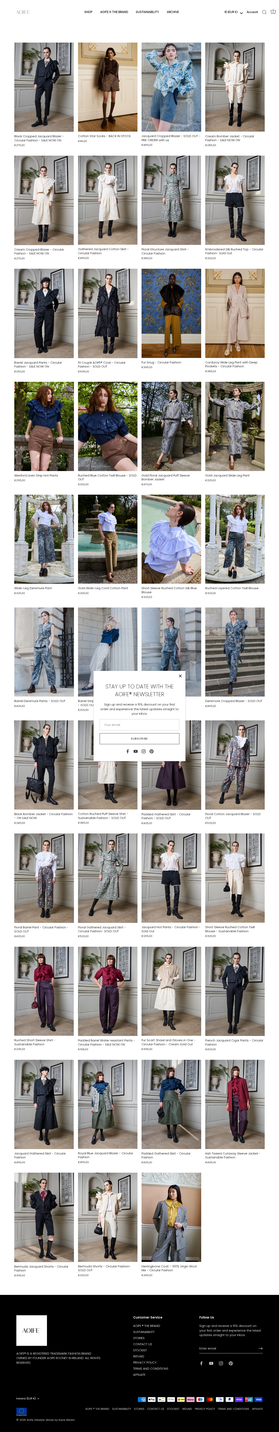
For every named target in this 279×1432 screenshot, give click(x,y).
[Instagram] (144, 751)
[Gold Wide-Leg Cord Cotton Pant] (108, 539)
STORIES (139, 1338)
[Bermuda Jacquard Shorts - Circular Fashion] (44, 1217)
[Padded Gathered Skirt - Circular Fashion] (171, 1104)
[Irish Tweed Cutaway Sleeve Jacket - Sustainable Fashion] (235, 1104)
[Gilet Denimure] (171, 652)
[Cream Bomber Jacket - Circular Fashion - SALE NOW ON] (235, 87)
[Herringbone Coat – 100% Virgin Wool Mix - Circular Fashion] (171, 1217)
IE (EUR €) (231, 12)
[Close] (180, 675)
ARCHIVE (173, 12)
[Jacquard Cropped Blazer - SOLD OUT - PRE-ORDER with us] (171, 87)
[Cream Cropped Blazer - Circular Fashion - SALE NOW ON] (44, 200)
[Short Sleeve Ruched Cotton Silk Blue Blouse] (171, 539)
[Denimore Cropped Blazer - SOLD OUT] (235, 652)
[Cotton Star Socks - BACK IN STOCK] (108, 87)
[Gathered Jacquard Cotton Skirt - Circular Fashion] (108, 200)
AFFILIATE (139, 1375)
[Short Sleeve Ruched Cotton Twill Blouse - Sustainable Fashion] (235, 878)
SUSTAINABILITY (147, 12)
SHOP (88, 12)
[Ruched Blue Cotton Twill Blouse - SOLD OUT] (108, 426)
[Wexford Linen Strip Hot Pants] (44, 426)
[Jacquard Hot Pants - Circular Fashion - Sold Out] (171, 878)
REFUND (138, 1356)
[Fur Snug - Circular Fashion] (171, 313)
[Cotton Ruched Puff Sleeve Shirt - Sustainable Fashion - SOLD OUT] (108, 765)
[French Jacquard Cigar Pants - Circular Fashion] (235, 991)
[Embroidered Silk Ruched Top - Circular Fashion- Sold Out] (235, 200)
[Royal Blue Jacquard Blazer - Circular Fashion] (108, 1104)
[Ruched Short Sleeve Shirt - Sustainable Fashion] (44, 991)
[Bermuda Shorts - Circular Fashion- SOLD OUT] (108, 1217)
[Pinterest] (152, 751)
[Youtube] (136, 751)
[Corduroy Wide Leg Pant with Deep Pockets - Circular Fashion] (235, 313)
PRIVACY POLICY (145, 1362)
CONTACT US (142, 1344)
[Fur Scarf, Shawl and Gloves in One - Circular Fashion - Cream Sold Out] (171, 991)
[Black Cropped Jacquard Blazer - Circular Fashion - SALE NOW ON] (44, 87)
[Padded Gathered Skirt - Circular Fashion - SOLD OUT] (171, 765)
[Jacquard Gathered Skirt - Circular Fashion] (44, 1104)
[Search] (264, 12)
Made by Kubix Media (60, 1420)
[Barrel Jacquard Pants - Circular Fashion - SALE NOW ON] (44, 313)
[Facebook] (128, 751)
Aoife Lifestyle (36, 1420)
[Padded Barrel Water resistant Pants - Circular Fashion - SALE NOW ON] (108, 991)
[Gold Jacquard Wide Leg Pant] (235, 426)
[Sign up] (261, 1348)
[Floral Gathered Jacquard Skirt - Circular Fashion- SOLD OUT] (108, 878)
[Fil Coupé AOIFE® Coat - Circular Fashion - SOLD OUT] (108, 313)
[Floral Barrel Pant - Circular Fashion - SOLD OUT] (44, 878)
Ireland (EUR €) (26, 1398)
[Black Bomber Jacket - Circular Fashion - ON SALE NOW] (44, 765)
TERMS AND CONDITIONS (150, 1368)
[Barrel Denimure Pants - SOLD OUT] (44, 652)
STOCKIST (140, 1350)
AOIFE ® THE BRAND (114, 12)
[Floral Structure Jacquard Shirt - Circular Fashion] (171, 200)
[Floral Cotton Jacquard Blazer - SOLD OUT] (235, 765)
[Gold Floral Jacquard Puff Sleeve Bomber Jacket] (171, 426)
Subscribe (139, 739)
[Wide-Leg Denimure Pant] (44, 539)
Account (252, 12)
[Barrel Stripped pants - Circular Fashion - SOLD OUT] (108, 652)
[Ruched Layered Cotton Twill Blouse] (235, 539)
